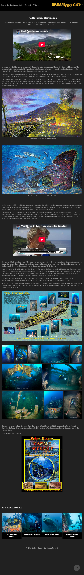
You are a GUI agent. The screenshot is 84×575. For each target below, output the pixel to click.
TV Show (36, 5)
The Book (28, 5)
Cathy (21, 5)
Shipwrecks (5, 5)
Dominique (14, 5)
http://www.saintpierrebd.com (12, 433)
